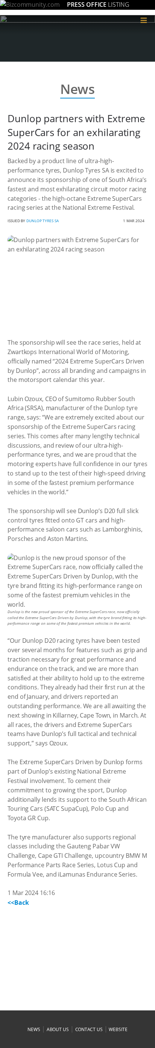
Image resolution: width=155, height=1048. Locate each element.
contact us (89, 1029)
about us (58, 1029)
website (118, 1029)
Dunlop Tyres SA (42, 220)
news (33, 1029)
